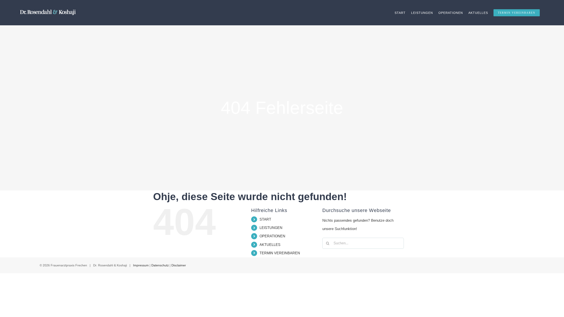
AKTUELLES (270, 245)
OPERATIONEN (272, 236)
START (265, 219)
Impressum (141, 265)
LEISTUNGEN (271, 228)
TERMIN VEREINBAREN (280, 253)
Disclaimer (178, 265)
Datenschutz (160, 265)
